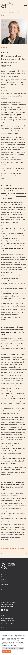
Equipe (3, 577)
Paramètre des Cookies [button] (9, 648)
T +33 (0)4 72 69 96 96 (7, 604)
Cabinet (3, 574)
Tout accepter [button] (6, 651)
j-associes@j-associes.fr (8, 602)
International (5, 584)
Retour (5, 47)
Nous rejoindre (5, 590)
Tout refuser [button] (20, 648)
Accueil (3, 12)
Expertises (4, 579)
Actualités (4, 581)
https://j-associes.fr (7, 606)
